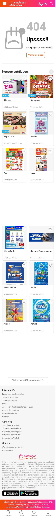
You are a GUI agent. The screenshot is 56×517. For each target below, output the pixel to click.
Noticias (5, 417)
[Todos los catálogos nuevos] (51, 71)
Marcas (5, 404)
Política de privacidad (25, 507)
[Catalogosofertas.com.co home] (18, 3)
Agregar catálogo (9, 413)
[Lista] (45, 3)
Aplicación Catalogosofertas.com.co (17, 407)
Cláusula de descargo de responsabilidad (23, 505)
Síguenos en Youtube (11, 435)
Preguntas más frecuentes (13, 394)
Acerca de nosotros (10, 410)
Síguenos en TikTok (10, 438)
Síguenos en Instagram (12, 432)
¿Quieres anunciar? (10, 397)
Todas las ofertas (9, 400)
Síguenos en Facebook (12, 428)
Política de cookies (42, 507)
